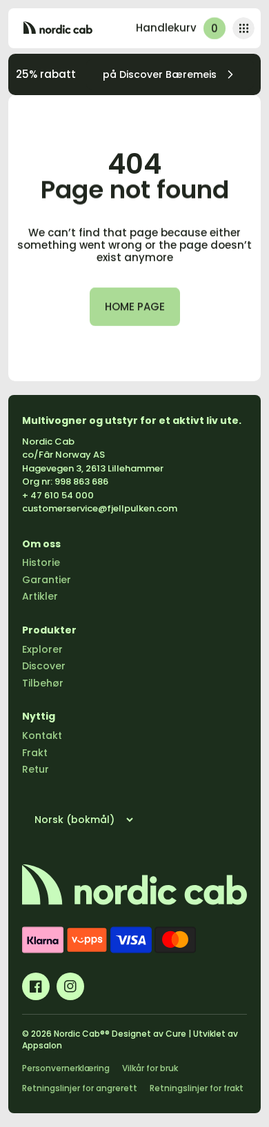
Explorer (42, 649)
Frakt (35, 753)
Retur (35, 769)
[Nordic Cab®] (58, 28)
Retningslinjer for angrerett (79, 1088)
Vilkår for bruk (150, 1068)
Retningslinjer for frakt (196, 1088)
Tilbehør (42, 683)
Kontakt (42, 735)
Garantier (46, 580)
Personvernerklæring (66, 1068)
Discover (44, 666)
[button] (243, 28)
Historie (41, 562)
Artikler (40, 596)
